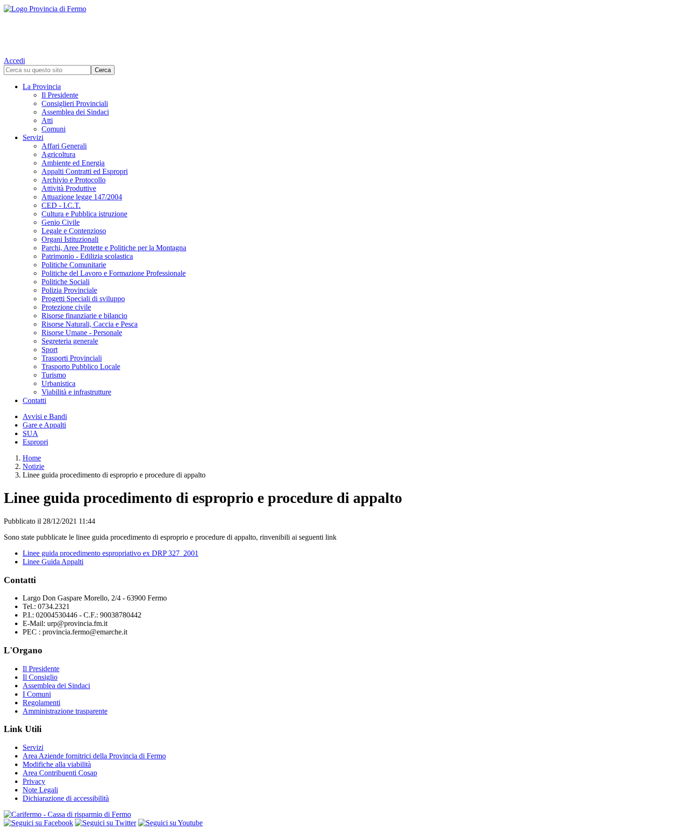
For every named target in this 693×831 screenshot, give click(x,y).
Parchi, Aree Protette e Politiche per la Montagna (113, 248)
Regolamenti (41, 703)
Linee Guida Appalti (53, 562)
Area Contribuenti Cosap (60, 773)
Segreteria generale (69, 341)
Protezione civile (66, 307)
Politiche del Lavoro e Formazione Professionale (113, 273)
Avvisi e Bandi (45, 416)
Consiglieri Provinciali (74, 103)
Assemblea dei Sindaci (75, 112)
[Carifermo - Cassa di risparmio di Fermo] (346, 814)
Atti (47, 120)
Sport (49, 350)
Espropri (35, 442)
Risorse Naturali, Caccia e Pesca (89, 324)
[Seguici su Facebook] (38, 823)
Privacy (34, 781)
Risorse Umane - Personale (81, 333)
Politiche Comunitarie (73, 265)
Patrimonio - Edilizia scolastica (87, 256)
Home (32, 458)
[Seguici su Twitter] (105, 823)
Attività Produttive (68, 188)
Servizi (33, 137)
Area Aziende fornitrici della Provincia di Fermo (94, 756)
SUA (30, 433)
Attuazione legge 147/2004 (81, 197)
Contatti (34, 400)
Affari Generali (64, 146)
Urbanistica (58, 383)
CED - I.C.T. (61, 205)
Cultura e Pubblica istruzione (84, 214)
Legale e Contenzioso (73, 231)
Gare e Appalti (44, 425)
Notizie (33, 466)
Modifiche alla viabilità (57, 764)
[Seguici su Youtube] (170, 823)
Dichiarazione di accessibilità (66, 798)
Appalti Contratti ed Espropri (84, 171)
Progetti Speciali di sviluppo (83, 299)
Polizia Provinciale (69, 290)
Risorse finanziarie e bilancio (84, 316)
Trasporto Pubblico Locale (80, 366)
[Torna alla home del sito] (346, 28)
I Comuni (37, 694)
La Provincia (42, 86)
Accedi (14, 61)
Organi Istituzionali (70, 239)
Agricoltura (58, 154)
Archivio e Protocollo (73, 180)
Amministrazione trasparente (65, 711)
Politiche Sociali (65, 282)
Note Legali (40, 790)
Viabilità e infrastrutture (76, 392)
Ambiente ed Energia (73, 163)
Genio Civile (60, 222)
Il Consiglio (40, 677)
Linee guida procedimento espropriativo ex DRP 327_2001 (110, 553)
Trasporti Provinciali (71, 358)
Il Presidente (59, 95)
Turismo (53, 375)
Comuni (53, 129)
